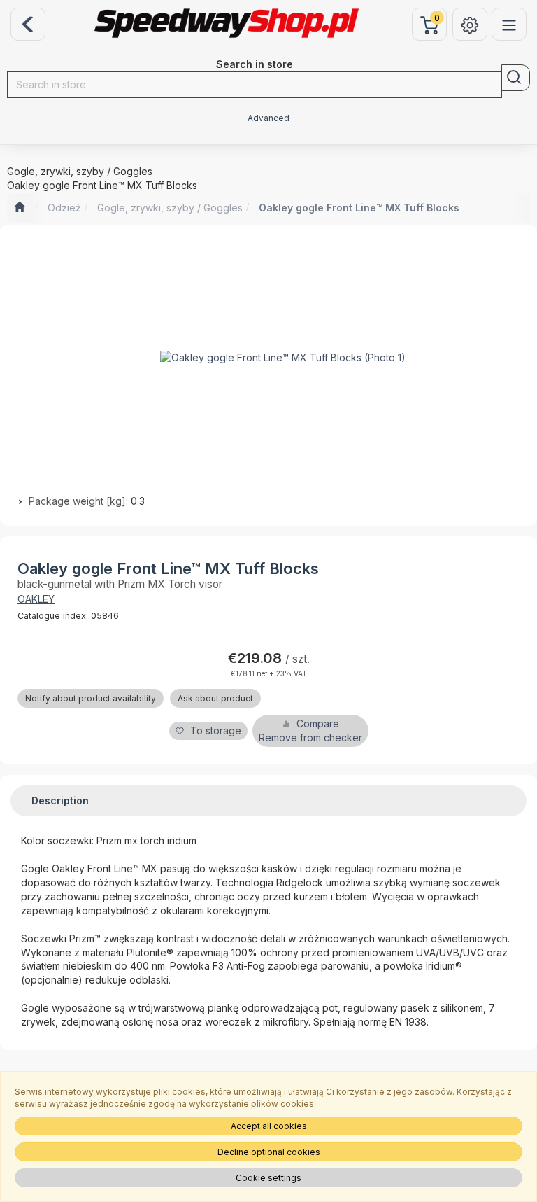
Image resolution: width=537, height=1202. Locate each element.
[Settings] (469, 24)
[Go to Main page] (19, 208)
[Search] (515, 77)
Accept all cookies (269, 1126)
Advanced (268, 118)
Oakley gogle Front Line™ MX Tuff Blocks (359, 208)
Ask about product (215, 698)
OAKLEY (36, 599)
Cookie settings (268, 1178)
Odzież (64, 208)
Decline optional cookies (268, 1152)
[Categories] (509, 24)
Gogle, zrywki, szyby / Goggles (170, 208)
